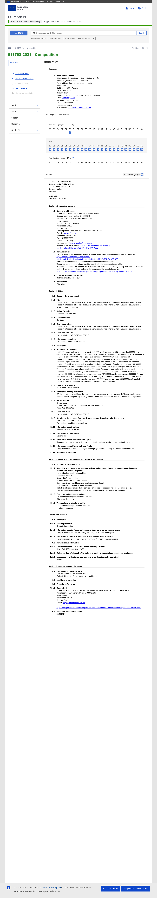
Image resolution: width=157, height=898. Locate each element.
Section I (15, 105)
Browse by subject (85, 39)
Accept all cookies (110, 888)
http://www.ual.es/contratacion (79, 108)
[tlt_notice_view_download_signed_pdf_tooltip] (70, 132)
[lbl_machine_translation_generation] (73, 158)
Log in (131, 8)
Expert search (70, 39)
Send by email (21, 88)
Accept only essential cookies (136, 888)
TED (9, 48)
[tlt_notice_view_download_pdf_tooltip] (50, 149)
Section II (15, 112)
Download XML (22, 74)
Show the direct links (24, 79)
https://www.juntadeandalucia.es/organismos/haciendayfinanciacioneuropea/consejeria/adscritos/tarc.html (99, 608)
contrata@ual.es (68, 98)
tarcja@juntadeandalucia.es (74, 603)
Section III (15, 118)
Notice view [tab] (13, 63)
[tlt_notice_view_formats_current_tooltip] (142, 174)
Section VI (15, 130)
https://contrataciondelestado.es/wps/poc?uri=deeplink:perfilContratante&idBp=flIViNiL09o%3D (94, 271)
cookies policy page (52, 887)
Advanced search (55, 39)
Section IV (15, 124)
